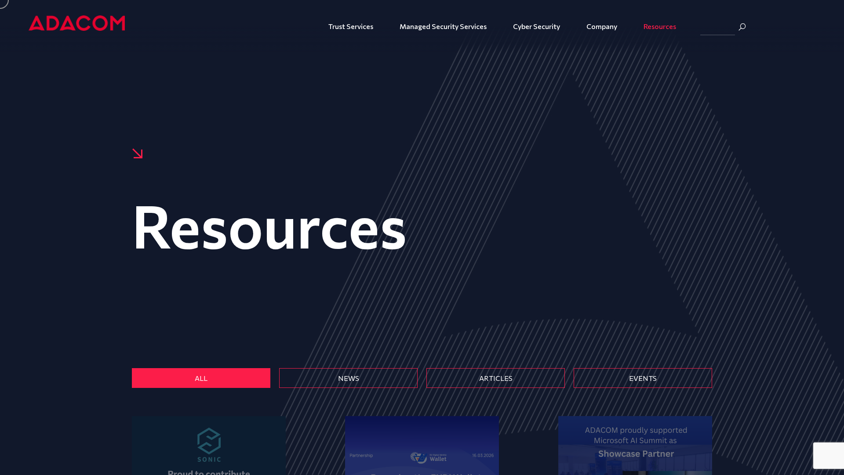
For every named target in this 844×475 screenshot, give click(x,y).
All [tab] (201, 378)
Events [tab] (643, 378)
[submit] (742, 27)
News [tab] (348, 378)
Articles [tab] (496, 378)
